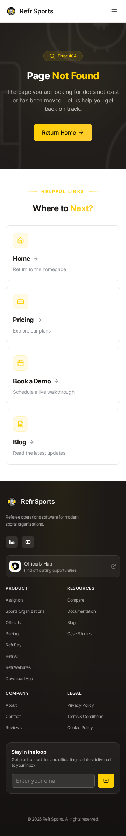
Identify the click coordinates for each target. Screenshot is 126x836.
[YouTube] (28, 542)
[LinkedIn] (12, 542)
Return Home (59, 132)
